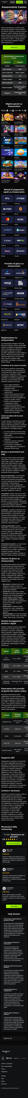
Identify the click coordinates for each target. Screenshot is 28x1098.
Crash (16, 110)
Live (10, 110)
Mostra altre (14, 906)
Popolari (3, 110)
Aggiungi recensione (14, 843)
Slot (23, 110)
